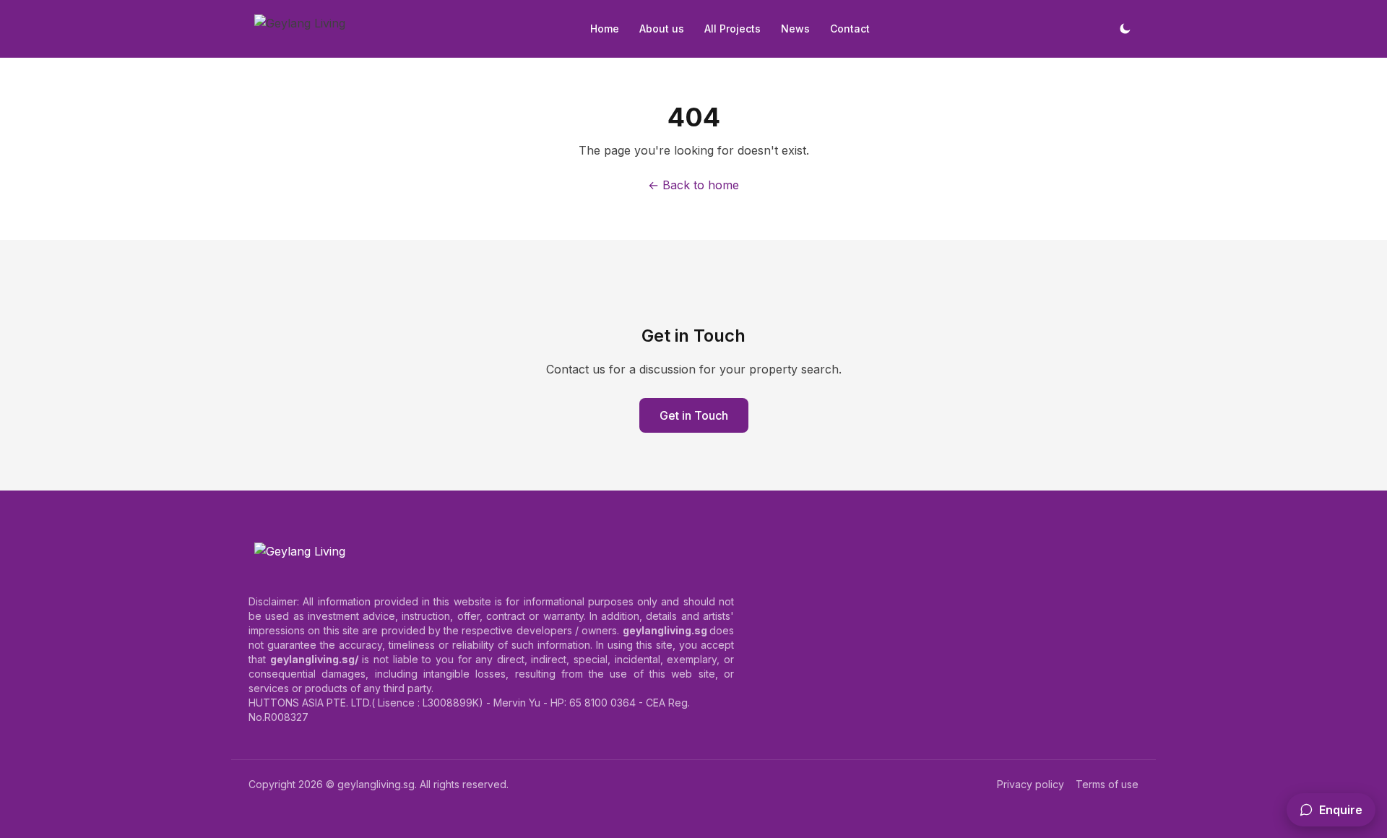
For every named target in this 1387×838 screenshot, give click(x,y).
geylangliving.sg (376, 784)
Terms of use (1107, 784)
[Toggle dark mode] (1124, 29)
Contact (850, 28)
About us (661, 28)
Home (604, 28)
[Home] (300, 29)
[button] (1331, 809)
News (795, 28)
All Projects (732, 28)
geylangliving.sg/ (314, 659)
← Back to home (693, 185)
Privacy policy (1030, 784)
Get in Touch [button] (694, 415)
